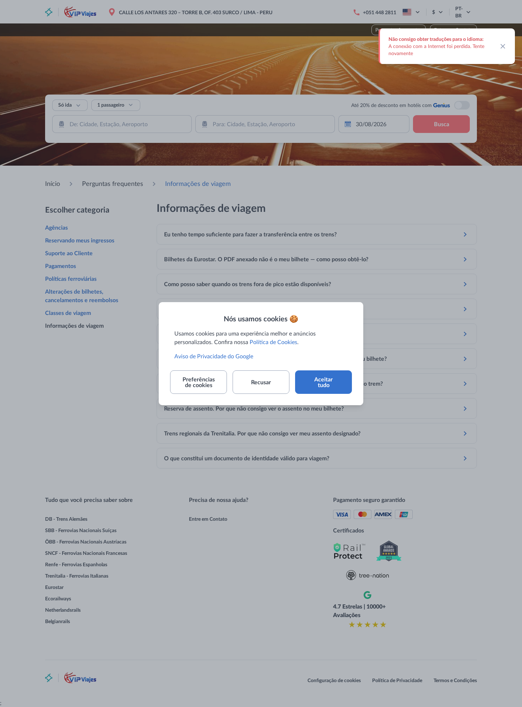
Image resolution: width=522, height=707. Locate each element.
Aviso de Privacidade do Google (213, 356)
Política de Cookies (273, 341)
